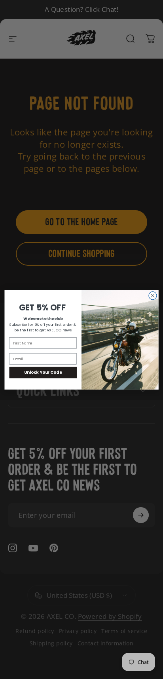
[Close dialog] (153, 295)
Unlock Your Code (43, 372)
